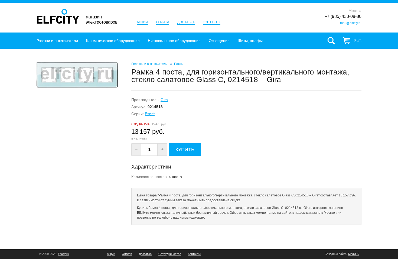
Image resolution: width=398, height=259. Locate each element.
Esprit (150, 114)
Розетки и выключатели (57, 40)
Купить (184, 149)
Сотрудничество (169, 253)
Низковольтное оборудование (174, 40)
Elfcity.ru (63, 253)
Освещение (219, 40)
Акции (142, 22)
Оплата (162, 22)
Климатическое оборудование (113, 40)
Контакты (211, 22)
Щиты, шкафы (250, 40)
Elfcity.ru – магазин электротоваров (77, 16)
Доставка (186, 22)
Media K (353, 253)
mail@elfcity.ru (350, 23)
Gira (164, 100)
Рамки (179, 64)
